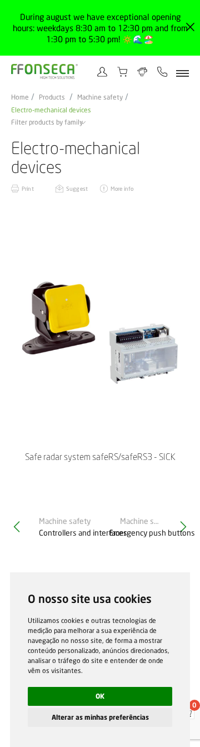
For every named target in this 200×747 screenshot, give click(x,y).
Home (20, 97)
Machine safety (100, 97)
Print (28, 188)
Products (52, 97)
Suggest (77, 188)
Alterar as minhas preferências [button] (100, 717)
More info (122, 188)
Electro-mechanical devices (51, 110)
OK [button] (100, 696)
